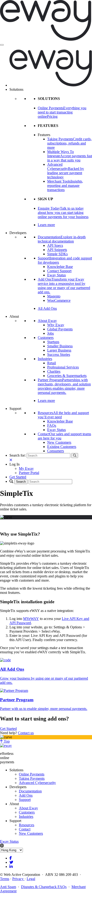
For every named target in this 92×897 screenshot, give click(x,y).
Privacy (18, 879)
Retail (51, 363)
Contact (24, 829)
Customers (46, 338)
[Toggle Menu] (2, 45)
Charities (53, 371)
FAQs (51, 425)
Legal (31, 879)
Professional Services (63, 367)
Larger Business (59, 350)
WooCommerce (59, 300)
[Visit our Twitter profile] (11, 862)
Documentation (30, 791)
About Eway (47, 321)
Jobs (50, 333)
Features (44, 135)
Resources (26, 825)
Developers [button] (17, 233)
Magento (53, 296)
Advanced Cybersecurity (37, 783)
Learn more (46, 225)
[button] (14, 464)
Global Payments (60, 329)
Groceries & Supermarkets (67, 376)
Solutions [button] (16, 89)
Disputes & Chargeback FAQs (44, 887)
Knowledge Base (60, 267)
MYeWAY (31, 619)
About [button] (14, 316)
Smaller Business (60, 346)
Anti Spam (8, 887)
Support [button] (15, 409)
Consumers (55, 451)
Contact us (26, 733)
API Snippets (57, 250)
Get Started (8, 729)
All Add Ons (47, 308)
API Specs (55, 245)
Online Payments (31, 774)
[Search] (74, 455)
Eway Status (56, 275)
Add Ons (26, 795)
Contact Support (59, 271)
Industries (45, 359)
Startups (53, 342)
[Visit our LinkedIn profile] (11, 867)
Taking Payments (32, 778)
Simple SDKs (57, 254)
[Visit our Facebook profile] (10, 858)
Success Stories (58, 354)
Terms (4, 879)
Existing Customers (61, 447)
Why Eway (55, 325)
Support (25, 800)
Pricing (52, 116)
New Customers (59, 442)
